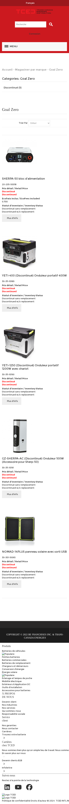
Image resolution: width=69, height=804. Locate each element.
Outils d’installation (12, 687)
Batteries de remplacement (16, 663)
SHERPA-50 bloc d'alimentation (23, 178)
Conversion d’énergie (13, 669)
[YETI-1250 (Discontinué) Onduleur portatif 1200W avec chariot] (34, 342)
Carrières (7, 731)
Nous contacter (10, 728)
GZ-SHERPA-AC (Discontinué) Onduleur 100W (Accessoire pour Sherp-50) (33, 460)
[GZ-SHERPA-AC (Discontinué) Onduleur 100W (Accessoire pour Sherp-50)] (34, 436)
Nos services (8, 708)
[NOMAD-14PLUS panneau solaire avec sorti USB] (34, 529)
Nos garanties (9, 725)
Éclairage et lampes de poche (17, 678)
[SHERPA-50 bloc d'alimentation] (34, 156)
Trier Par (23, 123)
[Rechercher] (50, 24)
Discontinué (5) (12, 87)
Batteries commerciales (14, 660)
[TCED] (34, 11)
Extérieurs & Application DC (16, 684)
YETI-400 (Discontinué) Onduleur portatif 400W (34, 275)
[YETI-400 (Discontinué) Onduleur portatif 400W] (34, 253)
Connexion (34, 34)
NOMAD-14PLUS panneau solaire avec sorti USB (34, 551)
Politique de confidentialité (16, 800)
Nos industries (9, 705)
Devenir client (9, 702)
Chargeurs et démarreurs (15, 666)
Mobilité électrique (12, 681)
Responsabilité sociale (13, 714)
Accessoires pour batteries (16, 690)
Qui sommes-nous (11, 711)
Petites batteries (11, 657)
